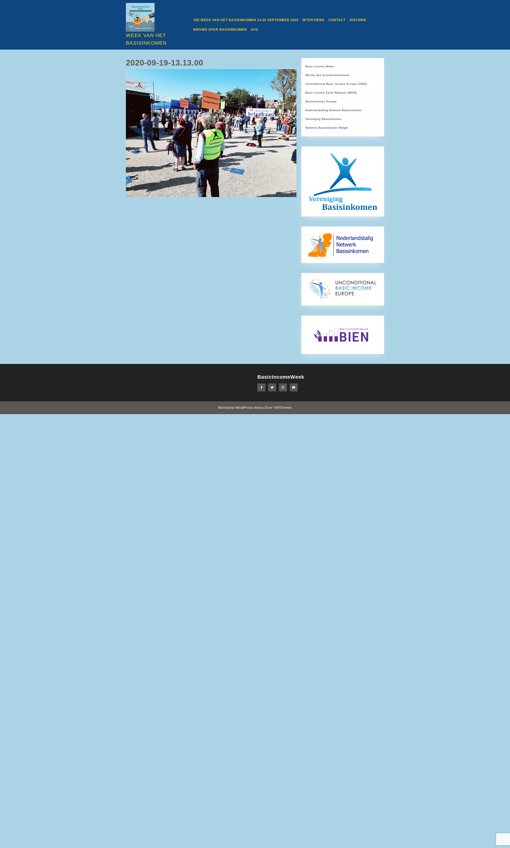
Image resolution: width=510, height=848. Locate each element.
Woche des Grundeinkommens (327, 75)
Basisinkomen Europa (321, 101)
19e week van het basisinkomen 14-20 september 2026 (245, 20)
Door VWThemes (278, 407)
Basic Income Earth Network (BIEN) (331, 92)
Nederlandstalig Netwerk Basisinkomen (333, 110)
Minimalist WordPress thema (241, 407)
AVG (254, 29)
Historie (358, 20)
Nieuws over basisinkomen (220, 29)
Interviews (313, 20)
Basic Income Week (319, 66)
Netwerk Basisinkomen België (326, 127)
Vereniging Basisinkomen (323, 119)
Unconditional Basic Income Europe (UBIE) (336, 83)
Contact (337, 20)
